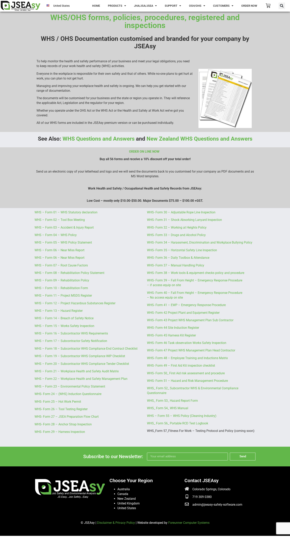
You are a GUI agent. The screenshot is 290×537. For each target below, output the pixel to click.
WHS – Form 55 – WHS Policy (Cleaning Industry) (181, 416)
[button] (282, 6)
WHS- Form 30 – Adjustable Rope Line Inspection (181, 212)
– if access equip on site (164, 285)
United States (126, 508)
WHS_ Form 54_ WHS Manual (167, 408)
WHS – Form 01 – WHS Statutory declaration (66, 212)
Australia (123, 489)
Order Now (249, 5)
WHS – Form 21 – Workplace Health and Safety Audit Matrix (77, 371)
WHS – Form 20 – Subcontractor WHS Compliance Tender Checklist (82, 364)
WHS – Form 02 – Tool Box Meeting (60, 220)
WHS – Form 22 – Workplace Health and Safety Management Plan (81, 379)
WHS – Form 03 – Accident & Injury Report (64, 227)
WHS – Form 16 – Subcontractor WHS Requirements (71, 333)
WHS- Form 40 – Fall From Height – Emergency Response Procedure (194, 293)
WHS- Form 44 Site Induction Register (173, 328)
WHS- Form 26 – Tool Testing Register (61, 409)
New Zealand (126, 499)
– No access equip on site (165, 297)
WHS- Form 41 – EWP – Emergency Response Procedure (186, 305)
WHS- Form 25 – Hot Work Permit (58, 401)
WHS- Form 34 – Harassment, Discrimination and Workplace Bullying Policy (199, 242)
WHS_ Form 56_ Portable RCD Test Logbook (177, 423)
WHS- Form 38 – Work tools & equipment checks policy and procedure (195, 273)
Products (115, 5)
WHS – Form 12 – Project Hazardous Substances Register (75, 303)
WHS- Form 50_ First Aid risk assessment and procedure (186, 373)
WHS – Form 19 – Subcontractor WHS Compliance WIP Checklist (80, 356)
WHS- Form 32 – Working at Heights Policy (177, 227)
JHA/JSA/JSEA (143, 5)
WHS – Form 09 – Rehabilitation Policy (62, 280)
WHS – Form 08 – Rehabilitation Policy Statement (69, 273)
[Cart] (268, 5)
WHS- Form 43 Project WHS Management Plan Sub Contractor (190, 320)
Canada (122, 494)
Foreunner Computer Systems (189, 523)
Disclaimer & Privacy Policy (116, 523)
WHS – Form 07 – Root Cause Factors (61, 265)
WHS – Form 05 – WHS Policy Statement (63, 242)
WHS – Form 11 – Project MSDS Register (63, 295)
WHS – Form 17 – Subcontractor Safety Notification (71, 341)
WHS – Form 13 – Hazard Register (59, 311)
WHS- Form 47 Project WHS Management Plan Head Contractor (191, 350)
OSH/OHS (195, 5)
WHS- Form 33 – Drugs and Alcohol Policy (176, 235)
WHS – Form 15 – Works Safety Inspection (64, 326)
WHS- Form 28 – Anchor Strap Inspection (63, 424)
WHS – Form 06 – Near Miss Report (59, 250)
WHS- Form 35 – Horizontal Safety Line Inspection (182, 250)
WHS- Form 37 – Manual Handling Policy (175, 265)
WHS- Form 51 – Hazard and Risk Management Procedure (187, 381)
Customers (221, 5)
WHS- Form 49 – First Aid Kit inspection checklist (181, 365)
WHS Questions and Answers (99, 138)
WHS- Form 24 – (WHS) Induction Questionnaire (68, 394)
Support (171, 5)
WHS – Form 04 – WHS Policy (56, 235)
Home (96, 5)
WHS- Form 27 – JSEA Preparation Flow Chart (67, 416)
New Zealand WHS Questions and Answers (199, 138)
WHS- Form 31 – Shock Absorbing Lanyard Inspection (184, 220)
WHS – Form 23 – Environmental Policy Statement (70, 386)
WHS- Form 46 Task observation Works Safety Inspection (186, 343)
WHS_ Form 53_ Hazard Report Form (172, 401)
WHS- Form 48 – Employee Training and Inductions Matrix (187, 358)
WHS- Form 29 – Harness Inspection (60, 432)
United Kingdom (128, 503)
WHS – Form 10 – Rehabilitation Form (61, 288)
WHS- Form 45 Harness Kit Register (171, 335)
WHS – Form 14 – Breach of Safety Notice (64, 318)
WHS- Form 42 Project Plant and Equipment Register (183, 313)
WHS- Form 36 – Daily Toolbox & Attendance (178, 258)
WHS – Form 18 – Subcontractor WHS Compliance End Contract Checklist (86, 348)
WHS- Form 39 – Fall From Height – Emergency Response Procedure (194, 280)
